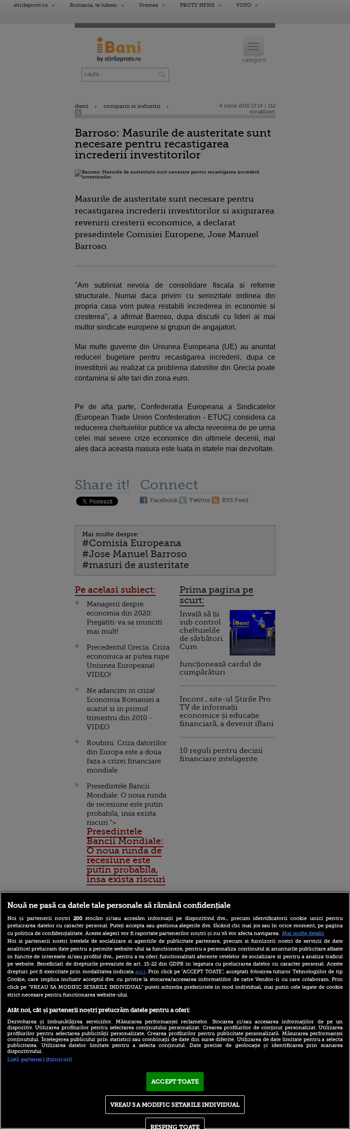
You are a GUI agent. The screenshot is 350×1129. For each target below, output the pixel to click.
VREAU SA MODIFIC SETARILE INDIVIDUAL (175, 1104)
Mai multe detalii (303, 933)
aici (140, 971)
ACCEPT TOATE (175, 1081)
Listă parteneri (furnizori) (39, 1060)
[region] (175, 1010)
